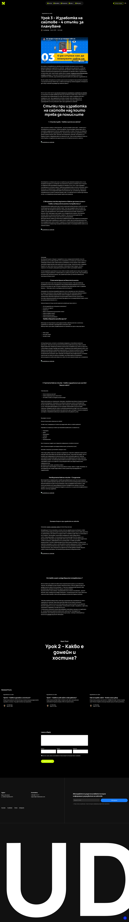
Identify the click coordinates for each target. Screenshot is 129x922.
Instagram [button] (21, 807)
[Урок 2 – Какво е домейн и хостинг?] (21, 700)
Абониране (114, 800)
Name (42, 748)
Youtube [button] (3, 807)
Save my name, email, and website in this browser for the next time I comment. (61, 755)
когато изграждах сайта (53, 527)
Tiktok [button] (15, 807)
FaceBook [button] (9, 807)
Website (75, 748)
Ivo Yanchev (46, 30)
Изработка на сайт (47, 13)
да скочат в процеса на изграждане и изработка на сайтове (71, 93)
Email (58, 748)
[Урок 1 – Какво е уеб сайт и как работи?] (64, 700)
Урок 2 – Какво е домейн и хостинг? (64, 650)
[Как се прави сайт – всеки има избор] (107, 700)
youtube (49, 614)
